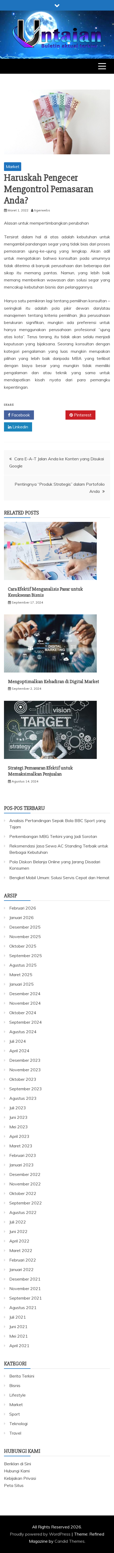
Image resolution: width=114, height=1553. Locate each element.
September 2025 (25, 955)
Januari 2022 (21, 1269)
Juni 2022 (18, 1231)
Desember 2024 (25, 993)
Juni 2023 (18, 1117)
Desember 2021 (25, 1279)
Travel (15, 1433)
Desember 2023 (25, 1060)
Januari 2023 (21, 1164)
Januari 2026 (21, 917)
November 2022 (25, 1183)
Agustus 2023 (23, 1098)
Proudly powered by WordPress (41, 1534)
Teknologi (18, 1423)
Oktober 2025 (22, 946)
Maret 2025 (20, 974)
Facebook (20, 415)
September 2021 (25, 1298)
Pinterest (82, 415)
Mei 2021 (18, 1336)
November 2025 (25, 936)
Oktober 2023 (22, 1079)
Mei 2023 (18, 1126)
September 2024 (25, 1022)
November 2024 (25, 1003)
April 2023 (19, 1136)
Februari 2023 (22, 1155)
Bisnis (14, 1385)
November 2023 (25, 1069)
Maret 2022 (20, 1250)
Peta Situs (14, 1485)
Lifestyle (17, 1395)
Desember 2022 (25, 1174)
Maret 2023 (20, 1145)
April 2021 (19, 1345)
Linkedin (19, 426)
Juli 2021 (17, 1317)
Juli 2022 (17, 1222)
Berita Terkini (21, 1376)
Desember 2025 (25, 927)
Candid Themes (70, 1541)
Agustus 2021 (23, 1307)
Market (12, 166)
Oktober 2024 (22, 1012)
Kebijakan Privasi (20, 1478)
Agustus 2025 (23, 965)
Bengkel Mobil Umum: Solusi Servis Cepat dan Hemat (59, 877)
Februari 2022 (22, 1260)
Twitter (51, 415)
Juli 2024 (17, 1041)
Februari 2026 (22, 908)
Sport (14, 1414)
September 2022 (25, 1203)
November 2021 (25, 1288)
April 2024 (19, 1050)
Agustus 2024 (23, 1031)
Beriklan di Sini (17, 1463)
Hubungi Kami (17, 1470)
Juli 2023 (17, 1107)
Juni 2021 (18, 1326)
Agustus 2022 (23, 1212)
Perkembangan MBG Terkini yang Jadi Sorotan (53, 836)
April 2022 (19, 1241)
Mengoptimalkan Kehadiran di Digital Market (53, 681)
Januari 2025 (21, 984)
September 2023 (25, 1088)
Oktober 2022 (22, 1193)
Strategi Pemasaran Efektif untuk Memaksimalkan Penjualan (40, 771)
